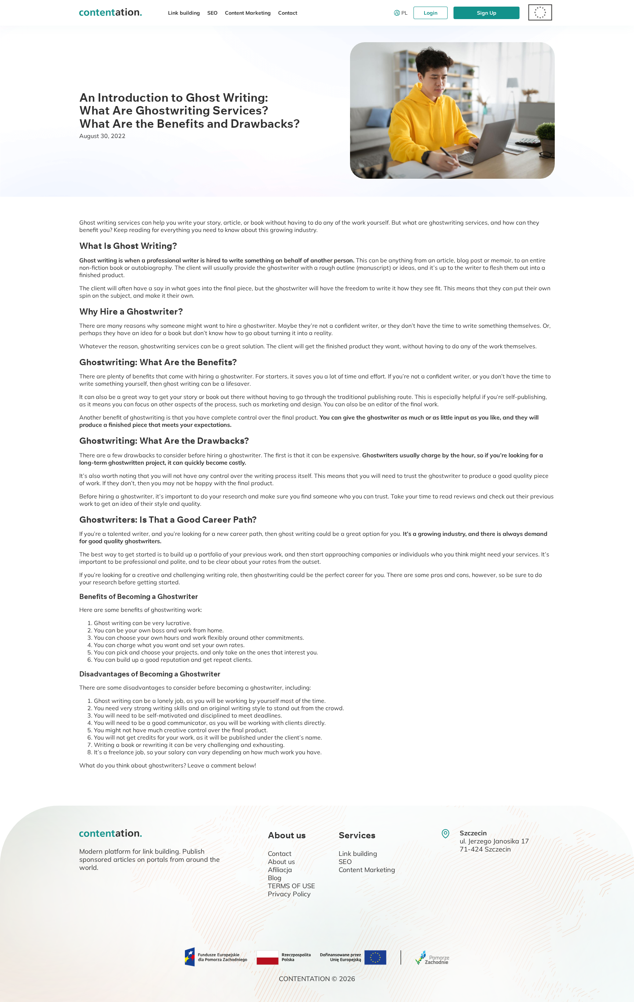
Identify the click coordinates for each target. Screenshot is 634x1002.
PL (404, 13)
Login (430, 13)
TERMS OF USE (291, 886)
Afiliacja (280, 869)
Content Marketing (248, 13)
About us (281, 861)
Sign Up (486, 13)
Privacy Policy (289, 894)
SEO (212, 13)
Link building (184, 13)
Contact (287, 13)
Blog (274, 878)
